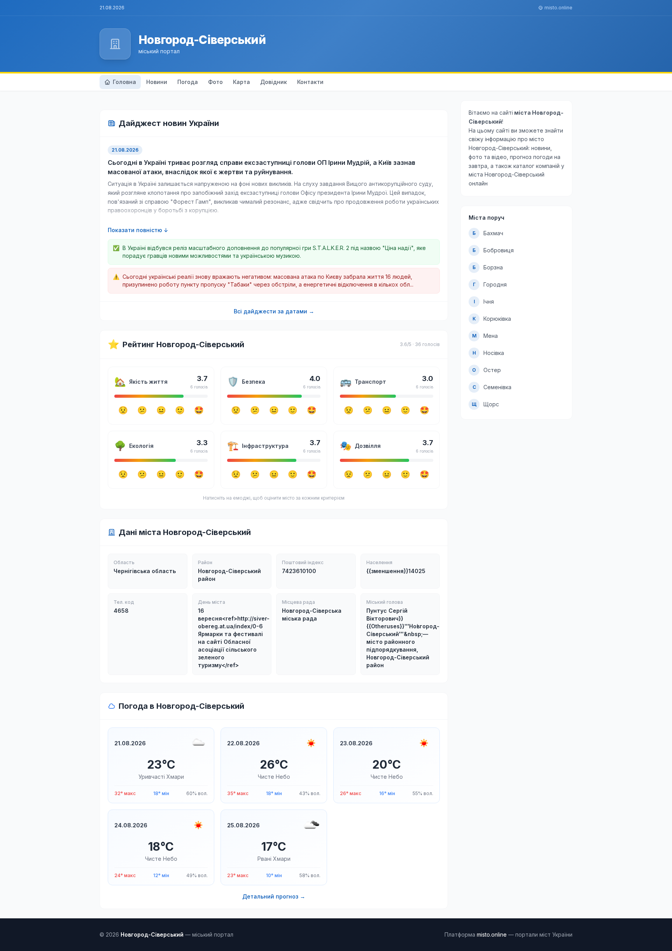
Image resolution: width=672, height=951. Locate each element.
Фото (215, 82)
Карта (241, 82)
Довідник (273, 82)
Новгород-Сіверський (202, 40)
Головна (124, 82)
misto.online (558, 7)
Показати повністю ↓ (138, 230)
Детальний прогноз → (273, 896)
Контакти (310, 82)
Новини (156, 82)
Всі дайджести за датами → (274, 311)
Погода (187, 82)
